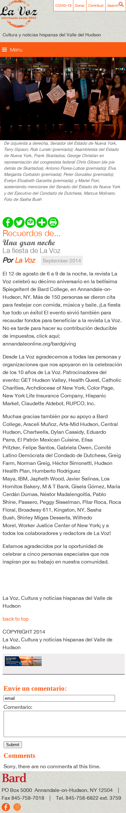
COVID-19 (63, 5)
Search (113, 5)
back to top (15, 618)
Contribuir (96, 5)
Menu (16, 49)
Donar (80, 5)
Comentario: (18, 707)
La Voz (25, 260)
